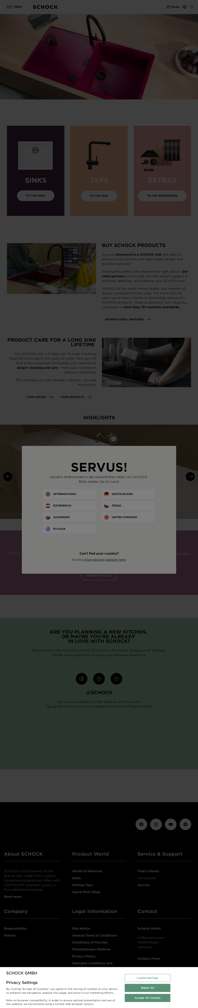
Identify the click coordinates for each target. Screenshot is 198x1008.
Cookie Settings (147, 978)
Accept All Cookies (147, 997)
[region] (99, 987)
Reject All (147, 987)
